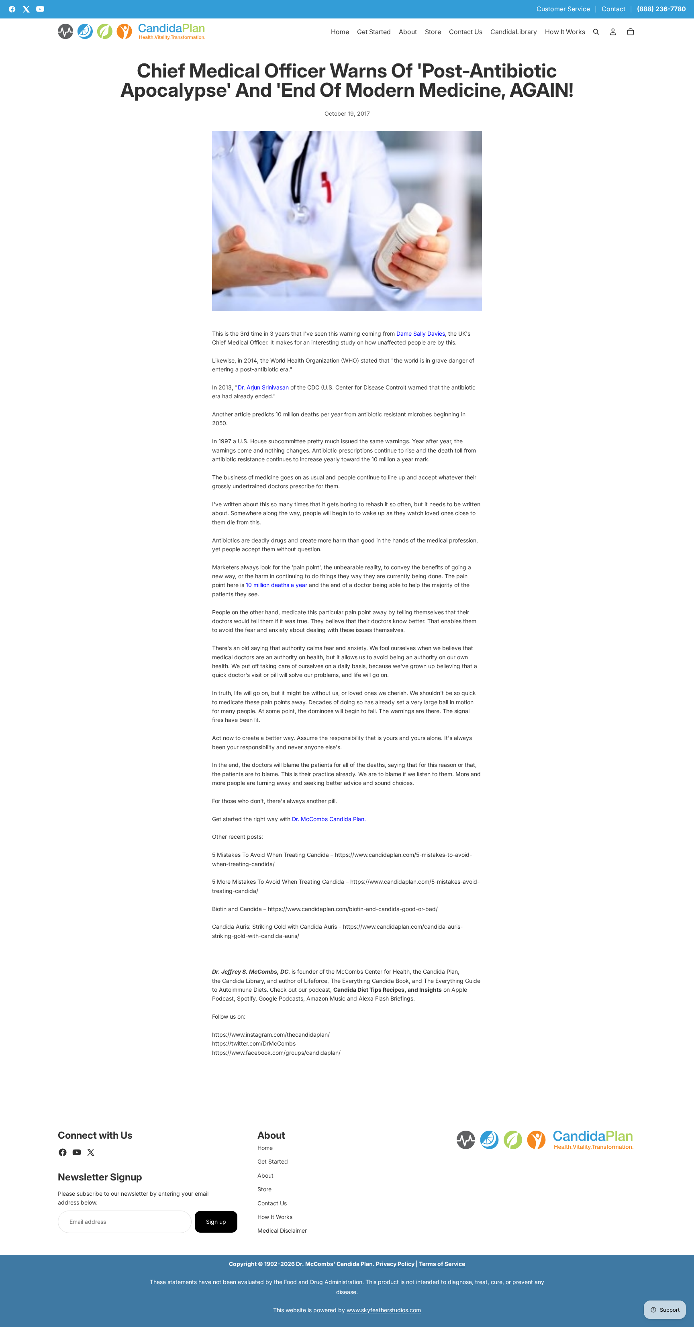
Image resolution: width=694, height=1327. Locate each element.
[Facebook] (62, 1152)
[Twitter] (91, 1152)
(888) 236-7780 (661, 9)
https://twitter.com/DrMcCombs (254, 1043)
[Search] (596, 32)
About (265, 1175)
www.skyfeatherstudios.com (384, 1310)
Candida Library (243, 980)
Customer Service (563, 9)
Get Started (272, 1161)
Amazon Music (325, 998)
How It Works (274, 1216)
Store (264, 1189)
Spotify (246, 998)
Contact (613, 9)
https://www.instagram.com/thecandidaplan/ (271, 1034)
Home (265, 1147)
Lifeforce (315, 980)
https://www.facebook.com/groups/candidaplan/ (276, 1052)
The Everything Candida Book (370, 980)
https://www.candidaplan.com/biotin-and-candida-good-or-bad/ (353, 908)
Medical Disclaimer (282, 1230)
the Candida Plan (435, 971)
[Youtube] (77, 1152)
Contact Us (272, 1203)
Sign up (216, 1221)
